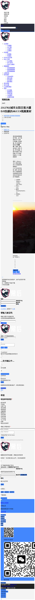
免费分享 (6, 14)
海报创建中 (4, 498)
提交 (2, 437)
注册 (13, 309)
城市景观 (6, 115)
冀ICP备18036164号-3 (8, 586)
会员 (6, 22)
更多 (5, 88)
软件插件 (6, 74)
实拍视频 (12, 115)
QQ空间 (12, 492)
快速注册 (7, 30)
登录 (2, 30)
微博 (2, 492)
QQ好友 (7, 492)
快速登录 (3, 306)
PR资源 (6, 52)
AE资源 (6, 43)
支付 (2, 382)
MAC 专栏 (7, 59)
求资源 (6, 16)
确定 (2, 390)
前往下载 (3, 123)
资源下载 (6, 12)
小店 (5, 17)
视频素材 (6, 66)
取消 (2, 323)
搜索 (2, 339)
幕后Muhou (13, 584)
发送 (5, 323)
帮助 (5, 21)
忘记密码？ (4, 309)
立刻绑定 (3, 388)
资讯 (5, 19)
